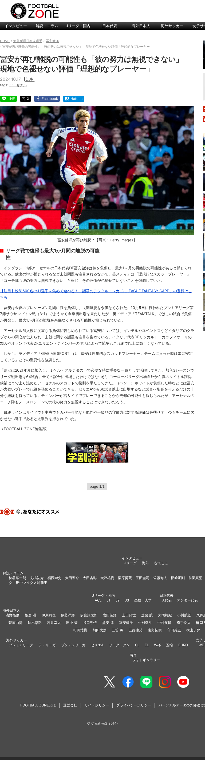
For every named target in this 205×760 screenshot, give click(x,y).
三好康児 (136, 630)
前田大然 (100, 630)
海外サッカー (172, 25)
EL (147, 645)
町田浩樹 (80, 630)
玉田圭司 (142, 578)
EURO (183, 645)
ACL (98, 600)
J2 (118, 600)
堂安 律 (108, 622)
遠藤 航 (147, 615)
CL (137, 645)
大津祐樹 (107, 578)
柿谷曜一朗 (17, 578)
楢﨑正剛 (178, 578)
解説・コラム (47, 25)
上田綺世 (129, 615)
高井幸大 (54, 622)
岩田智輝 (110, 615)
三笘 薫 (117, 630)
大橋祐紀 (165, 615)
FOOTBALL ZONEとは (38, 705)
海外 (145, 563)
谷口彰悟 (90, 622)
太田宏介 (72, 578)
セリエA (97, 645)
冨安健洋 (126, 622)
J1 (108, 600)
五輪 (169, 645)
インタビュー (16, 25)
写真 (133, 655)
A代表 (167, 600)
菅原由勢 (15, 622)
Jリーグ (130, 563)
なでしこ (161, 563)
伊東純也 (49, 615)
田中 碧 (72, 622)
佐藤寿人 (160, 578)
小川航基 (184, 615)
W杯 (157, 645)
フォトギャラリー (146, 660)
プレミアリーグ (21, 645)
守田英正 (174, 630)
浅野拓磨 (12, 615)
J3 (127, 600)
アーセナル (18, 85)
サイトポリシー (97, 705)
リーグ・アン (119, 645)
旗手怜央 (184, 622)
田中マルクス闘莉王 (31, 582)
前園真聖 (195, 578)
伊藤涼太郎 (88, 615)
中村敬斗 (145, 622)
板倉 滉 (30, 615)
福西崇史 (54, 578)
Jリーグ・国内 (78, 25)
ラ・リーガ (47, 645)
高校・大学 (143, 600)
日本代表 (109, 25)
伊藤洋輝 (68, 615)
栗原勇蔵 (125, 578)
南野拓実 (155, 630)
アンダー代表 (187, 600)
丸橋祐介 (37, 578)
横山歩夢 (193, 630)
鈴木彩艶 (35, 622)
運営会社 (70, 705)
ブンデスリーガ (73, 645)
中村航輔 (164, 622)
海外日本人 (141, 25)
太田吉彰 (90, 578)
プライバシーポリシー (133, 705)
